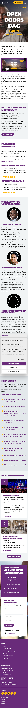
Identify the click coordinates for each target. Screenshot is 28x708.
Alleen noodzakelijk (14, 371)
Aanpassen (13, 367)
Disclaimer (4, 699)
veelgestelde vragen (7, 161)
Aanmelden (8, 625)
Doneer (19, 3)
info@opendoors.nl (7, 674)
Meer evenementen (14, 556)
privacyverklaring (10, 633)
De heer (9, 605)
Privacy (3, 701)
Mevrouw (18, 605)
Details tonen (20, 359)
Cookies (3, 703)
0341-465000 (6, 672)
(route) (11, 670)
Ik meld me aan (7, 134)
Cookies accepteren (14, 363)
